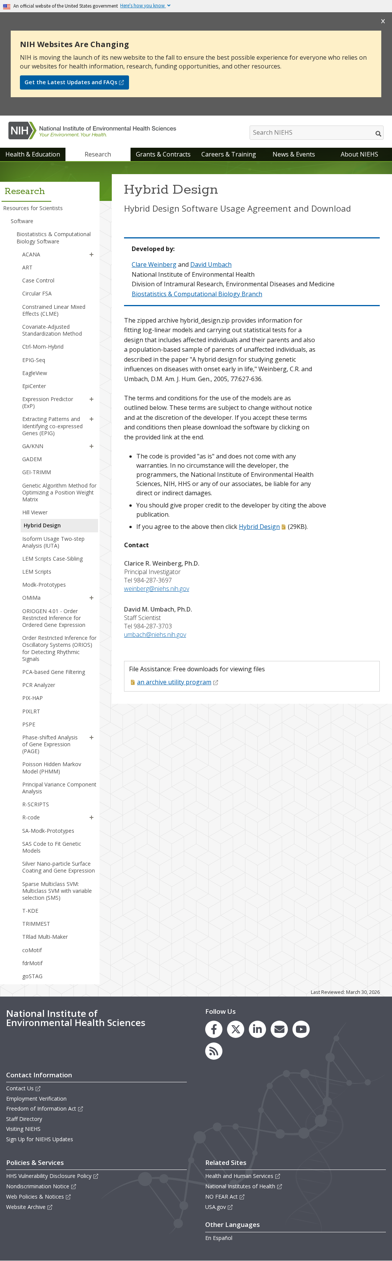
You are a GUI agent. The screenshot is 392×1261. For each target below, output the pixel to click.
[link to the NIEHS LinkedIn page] (257, 1029)
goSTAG (32, 976)
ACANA (31, 254)
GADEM (32, 459)
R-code (31, 817)
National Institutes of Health (240, 1186)
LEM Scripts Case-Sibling (52, 558)
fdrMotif (32, 963)
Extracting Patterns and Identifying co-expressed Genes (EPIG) (52, 425)
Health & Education (32, 154)
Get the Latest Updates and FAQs (70, 82)
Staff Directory (24, 1118)
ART (27, 267)
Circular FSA (37, 293)
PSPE (28, 724)
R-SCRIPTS (35, 804)
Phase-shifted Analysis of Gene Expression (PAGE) (50, 744)
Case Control (38, 280)
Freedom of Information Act (41, 1108)
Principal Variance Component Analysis (59, 788)
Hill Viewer (34, 512)
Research (98, 154)
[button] (91, 254)
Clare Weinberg (154, 264)
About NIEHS (359, 154)
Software (22, 221)
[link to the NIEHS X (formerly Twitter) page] (235, 1029)
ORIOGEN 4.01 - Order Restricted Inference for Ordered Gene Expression (53, 617)
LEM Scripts (36, 571)
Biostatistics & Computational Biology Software (53, 237)
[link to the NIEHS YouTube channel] (301, 1029)
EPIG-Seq (33, 360)
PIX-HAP (32, 697)
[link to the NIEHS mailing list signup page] (279, 1029)
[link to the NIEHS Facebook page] (213, 1029)
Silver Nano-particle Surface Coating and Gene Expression (58, 867)
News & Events (294, 154)
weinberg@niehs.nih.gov (156, 588)
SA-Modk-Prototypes (48, 830)
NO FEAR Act (221, 1196)
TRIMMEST (36, 923)
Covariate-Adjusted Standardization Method (52, 330)
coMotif (32, 950)
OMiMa (31, 597)
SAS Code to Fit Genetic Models (51, 847)
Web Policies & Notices (35, 1196)
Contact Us (20, 1088)
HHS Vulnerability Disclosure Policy (48, 1175)
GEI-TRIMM (36, 472)
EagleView (34, 373)
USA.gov (215, 1206)
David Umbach (211, 264)
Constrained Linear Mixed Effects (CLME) (53, 310)
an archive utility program (174, 682)
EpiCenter (34, 386)
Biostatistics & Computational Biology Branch (197, 294)
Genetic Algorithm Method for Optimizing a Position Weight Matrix (59, 492)
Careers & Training (228, 154)
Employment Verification (36, 1098)
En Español (218, 1237)
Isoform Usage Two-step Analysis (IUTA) (53, 542)
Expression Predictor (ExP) (47, 402)
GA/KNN (32, 446)
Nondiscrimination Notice (37, 1186)
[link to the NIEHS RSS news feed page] (213, 1051)
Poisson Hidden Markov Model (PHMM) (51, 767)
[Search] (379, 133)
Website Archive (26, 1206)
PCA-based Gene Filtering (53, 671)
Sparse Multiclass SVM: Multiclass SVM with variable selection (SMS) (57, 890)
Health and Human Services (239, 1175)
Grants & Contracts (163, 154)
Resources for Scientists (33, 208)
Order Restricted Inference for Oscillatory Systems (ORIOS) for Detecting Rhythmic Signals (59, 648)
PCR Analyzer (38, 684)
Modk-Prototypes (44, 584)
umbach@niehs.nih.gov (155, 634)
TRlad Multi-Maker (45, 936)
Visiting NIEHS (23, 1128)
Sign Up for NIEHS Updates (39, 1139)
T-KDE (30, 910)
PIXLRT (31, 711)
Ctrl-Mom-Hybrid (43, 346)
